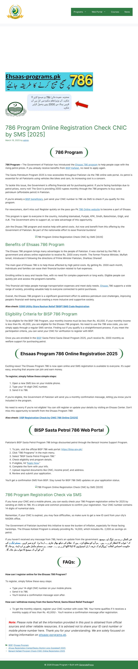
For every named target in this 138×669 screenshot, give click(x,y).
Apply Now (33, 463)
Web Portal (97, 12)
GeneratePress (86, 664)
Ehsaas (104, 285)
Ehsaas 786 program (86, 164)
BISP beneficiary (34, 199)
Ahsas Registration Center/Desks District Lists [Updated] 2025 (36, 648)
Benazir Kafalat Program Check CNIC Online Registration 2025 (36, 651)
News (127, 12)
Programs (78, 12)
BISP (39, 338)
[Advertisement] (69, 52)
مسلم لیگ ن (15, 543)
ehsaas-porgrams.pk (52, 634)
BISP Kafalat (72, 168)
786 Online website (89, 209)
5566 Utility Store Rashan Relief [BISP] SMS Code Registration (54, 306)
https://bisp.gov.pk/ (71, 449)
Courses (115, 12)
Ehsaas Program (21, 645)
